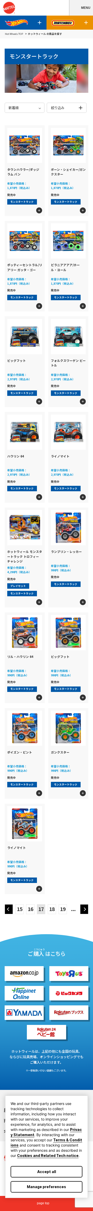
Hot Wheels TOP (14, 34)
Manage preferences (46, 1186)
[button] (81, 8)
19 (63, 909)
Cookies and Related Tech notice (48, 1155)
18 (52, 909)
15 (19, 909)
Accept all (46, 1171)
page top (43, 1203)
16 (30, 909)
